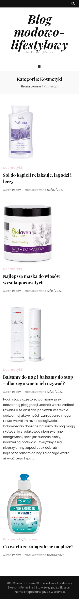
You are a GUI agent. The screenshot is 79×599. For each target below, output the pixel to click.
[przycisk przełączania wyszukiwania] (73, 3)
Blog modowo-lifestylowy (39, 31)
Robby (16, 190)
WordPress (58, 592)
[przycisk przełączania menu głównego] (40, 66)
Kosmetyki (12, 167)
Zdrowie (30, 539)
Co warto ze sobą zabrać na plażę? (38, 546)
